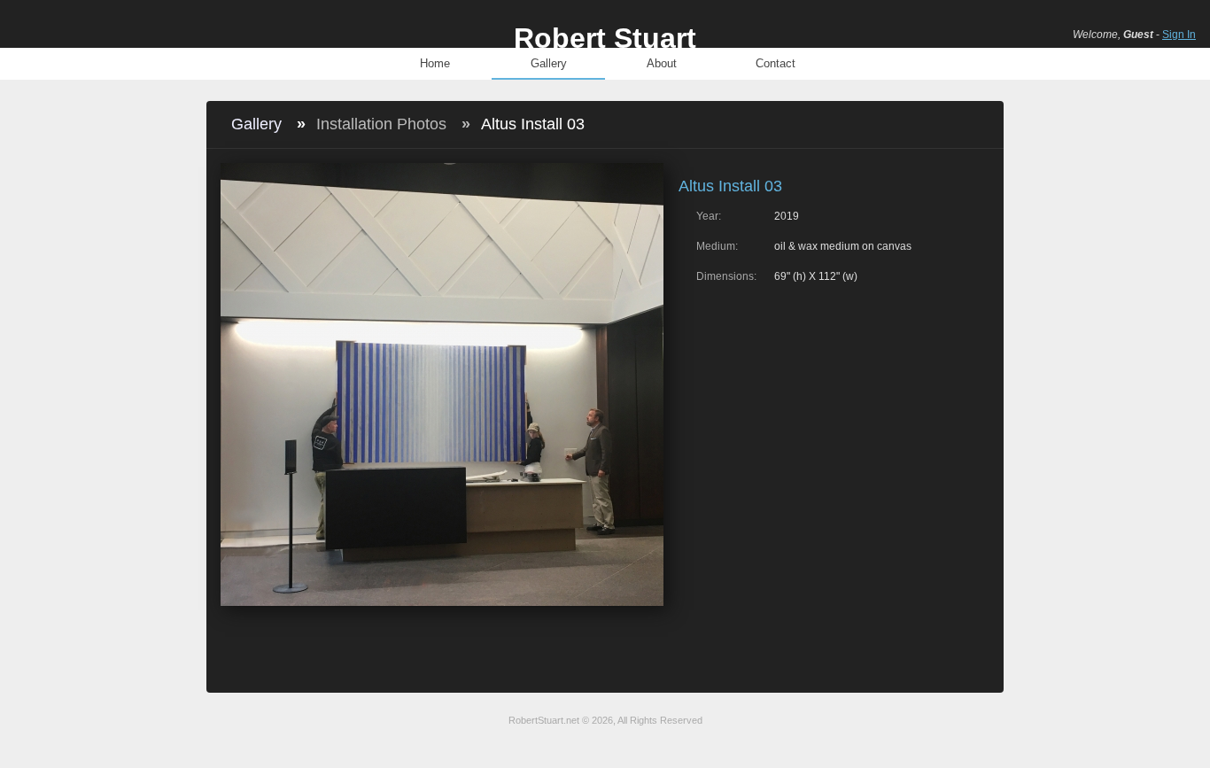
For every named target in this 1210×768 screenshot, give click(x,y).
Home (435, 63)
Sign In (1179, 34)
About (662, 63)
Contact (775, 63)
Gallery (549, 63)
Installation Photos (381, 124)
